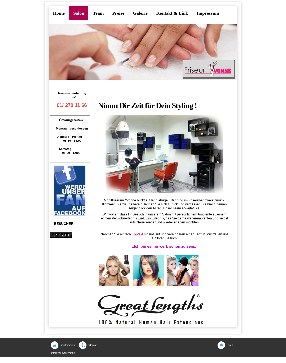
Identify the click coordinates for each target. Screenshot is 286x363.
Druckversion (67, 345)
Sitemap (92, 345)
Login (230, 345)
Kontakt (137, 234)
